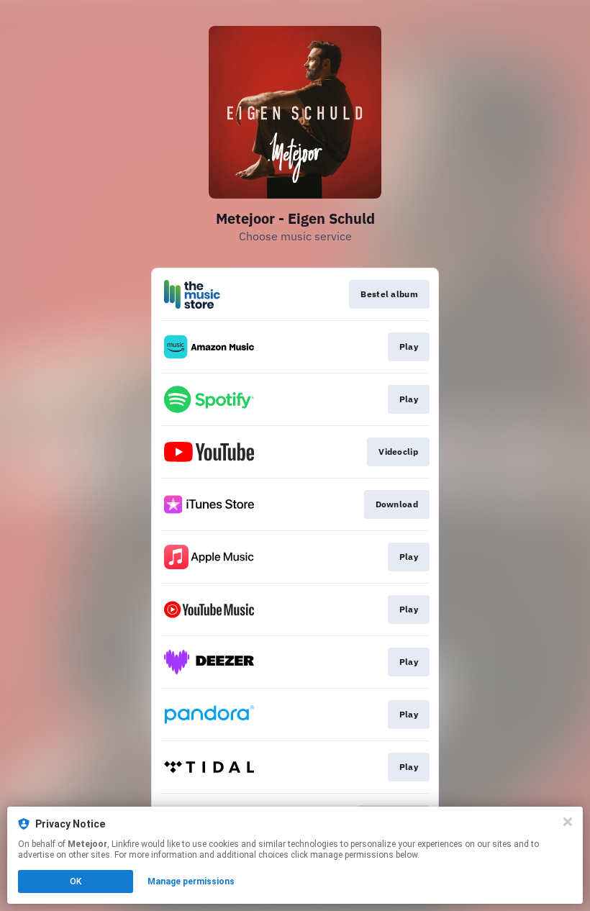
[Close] (567, 821)
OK (75, 881)
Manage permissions (191, 881)
